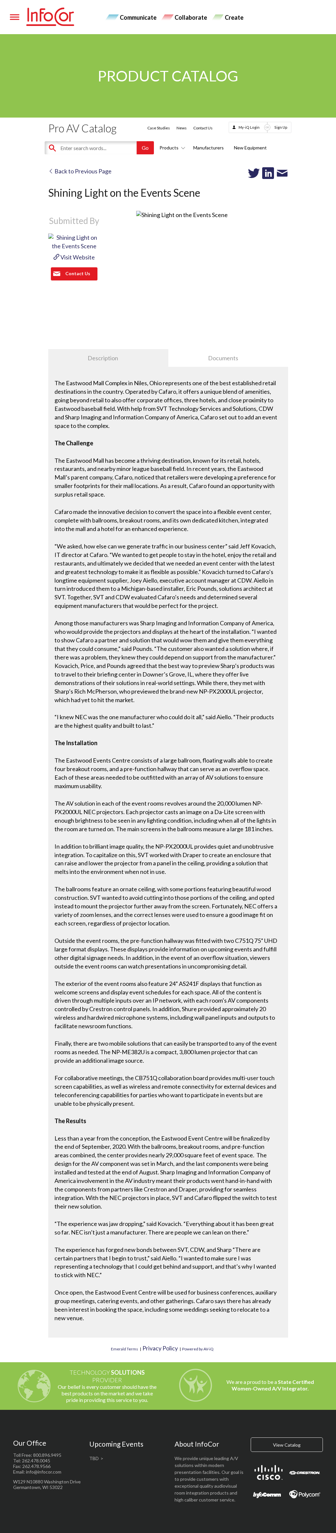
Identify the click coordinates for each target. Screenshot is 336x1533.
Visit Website (77, 257)
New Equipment (250, 147)
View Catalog (287, 1445)
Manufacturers (208, 147)
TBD (94, 1458)
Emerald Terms (124, 1348)
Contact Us (203, 127)
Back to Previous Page (82, 171)
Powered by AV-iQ (198, 1348)
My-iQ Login (249, 127)
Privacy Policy (160, 1348)
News (182, 127)
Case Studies (158, 127)
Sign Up (280, 127)
